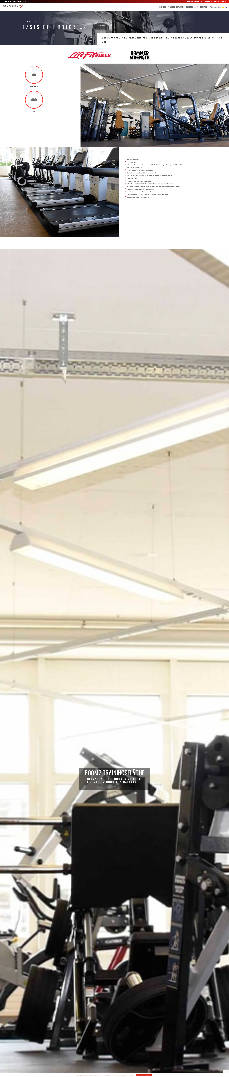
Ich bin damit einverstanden (144, 1075)
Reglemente (190, 1)
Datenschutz (217, 1)
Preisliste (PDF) (198, 1)
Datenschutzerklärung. (128, 1075)
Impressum (223, 1)
